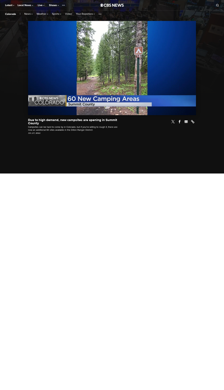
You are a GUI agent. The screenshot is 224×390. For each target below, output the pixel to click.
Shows (53, 5)
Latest (9, 5)
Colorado (10, 14)
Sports (56, 14)
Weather (42, 14)
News (27, 14)
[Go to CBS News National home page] (112, 5)
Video (68, 14)
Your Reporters (84, 14)
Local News (25, 5)
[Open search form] (217, 5)
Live (40, 5)
